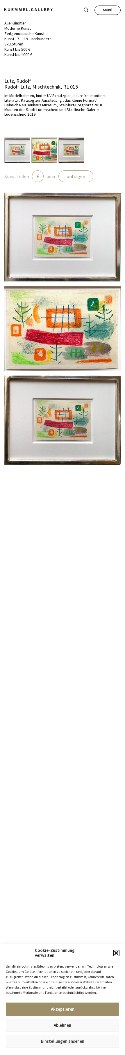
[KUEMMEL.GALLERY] (28, 9)
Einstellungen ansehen (62, 1041)
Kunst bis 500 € (17, 49)
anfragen (76, 176)
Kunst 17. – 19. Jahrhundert (27, 38)
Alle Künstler (15, 23)
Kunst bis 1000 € (18, 54)
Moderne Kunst (17, 28)
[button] (116, 953)
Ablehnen (62, 1025)
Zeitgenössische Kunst (24, 33)
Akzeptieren (62, 1009)
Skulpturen (13, 44)
